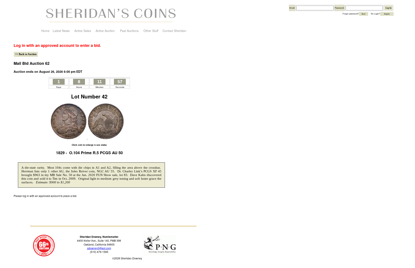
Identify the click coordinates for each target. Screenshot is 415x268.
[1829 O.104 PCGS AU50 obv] (68, 138)
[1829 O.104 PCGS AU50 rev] (105, 138)
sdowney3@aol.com (99, 248)
